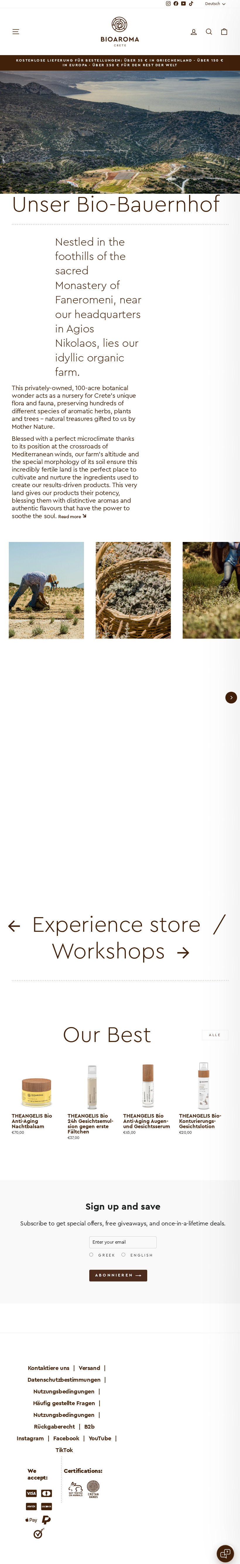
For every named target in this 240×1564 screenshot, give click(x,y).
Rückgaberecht (54, 1427)
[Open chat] (225, 1554)
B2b (89, 1427)
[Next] (231, 697)
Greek (106, 1255)
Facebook (66, 1438)
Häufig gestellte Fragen (64, 1403)
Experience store (113, 925)
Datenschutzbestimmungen (64, 1380)
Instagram (30, 1438)
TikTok (64, 1450)
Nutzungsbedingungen (63, 1392)
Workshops (114, 952)
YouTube (100, 1438)
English (140, 1255)
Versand (89, 1368)
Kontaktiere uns (48, 1368)
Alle (215, 1035)
